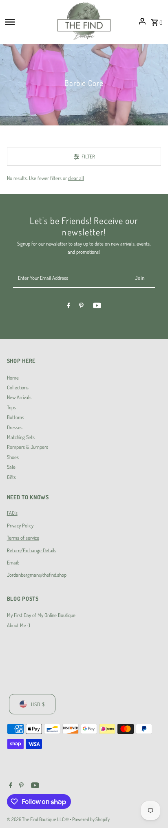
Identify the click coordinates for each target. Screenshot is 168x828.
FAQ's (12, 513)
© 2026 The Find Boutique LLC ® (38, 819)
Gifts (11, 477)
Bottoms (15, 417)
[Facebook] (68, 307)
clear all (76, 178)
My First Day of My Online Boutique (41, 615)
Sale (11, 466)
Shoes (13, 457)
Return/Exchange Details (31, 550)
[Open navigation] (28, 21)
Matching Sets (21, 437)
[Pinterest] (81, 307)
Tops (11, 407)
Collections (18, 387)
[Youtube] (97, 307)
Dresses (14, 427)
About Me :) (18, 625)
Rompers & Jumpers (27, 447)
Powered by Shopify (91, 819)
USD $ (38, 704)
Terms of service (23, 537)
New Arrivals (19, 397)
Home (13, 377)
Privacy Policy (20, 525)
